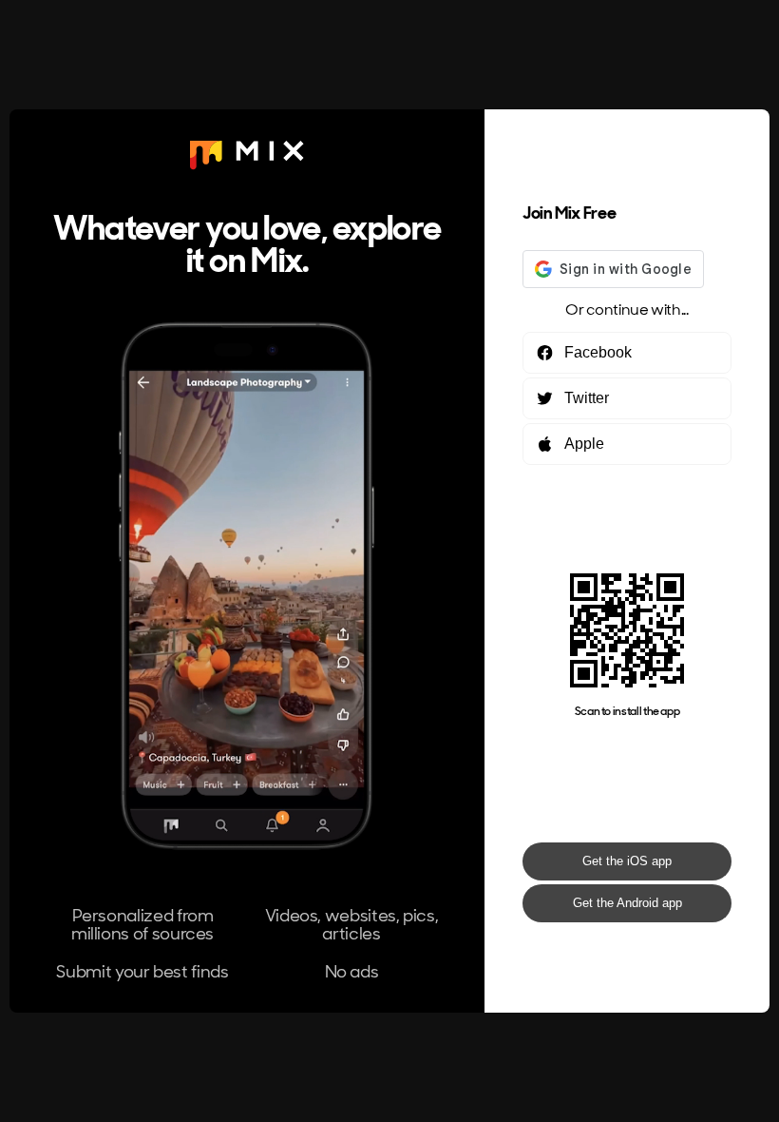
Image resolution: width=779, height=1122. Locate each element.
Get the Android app (627, 903)
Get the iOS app (627, 861)
